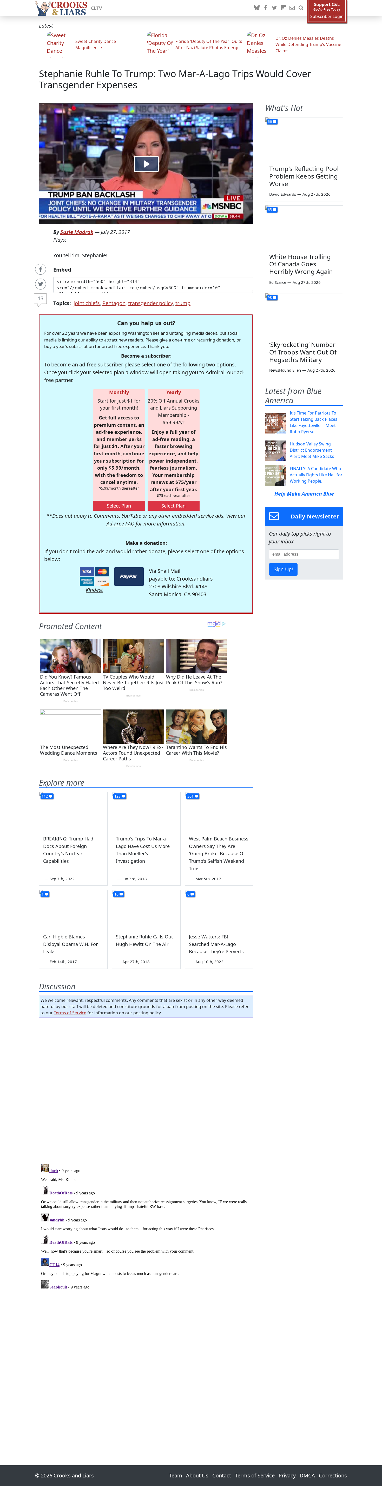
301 (190, 796)
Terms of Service (70, 1013)
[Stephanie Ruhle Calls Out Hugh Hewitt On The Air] (146, 909)
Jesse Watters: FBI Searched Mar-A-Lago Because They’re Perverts (216, 944)
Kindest (94, 589)
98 (270, 297)
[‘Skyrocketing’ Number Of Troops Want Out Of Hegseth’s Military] (304, 315)
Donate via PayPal (129, 576)
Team (175, 1475)
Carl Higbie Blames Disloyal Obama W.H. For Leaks (70, 944)
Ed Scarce (277, 282)
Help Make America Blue (304, 493)
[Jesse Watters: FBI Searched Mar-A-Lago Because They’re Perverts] (219, 909)
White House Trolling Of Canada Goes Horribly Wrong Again (301, 264)
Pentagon (114, 303)
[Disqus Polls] (146, 1089)
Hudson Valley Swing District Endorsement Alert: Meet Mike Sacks (312, 450)
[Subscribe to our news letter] (292, 8)
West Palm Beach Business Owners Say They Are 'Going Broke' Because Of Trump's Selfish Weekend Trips (218, 854)
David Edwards (282, 194)
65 (270, 209)
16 (116, 894)
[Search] (301, 8)
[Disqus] (146, 1227)
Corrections (333, 1475)
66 (270, 121)
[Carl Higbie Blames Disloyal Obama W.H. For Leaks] (73, 909)
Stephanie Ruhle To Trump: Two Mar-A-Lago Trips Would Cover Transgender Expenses (175, 79)
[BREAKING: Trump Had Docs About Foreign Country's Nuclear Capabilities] (73, 811)
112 (45, 796)
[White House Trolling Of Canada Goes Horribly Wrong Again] (304, 227)
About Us (197, 1475)
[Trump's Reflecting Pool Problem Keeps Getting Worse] (304, 139)
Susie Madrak (76, 231)
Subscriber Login (327, 16)
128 (117, 796)
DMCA (307, 1475)
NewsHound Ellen (285, 370)
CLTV (96, 8)
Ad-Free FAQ (120, 523)
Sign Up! (283, 569)
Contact (221, 1475)
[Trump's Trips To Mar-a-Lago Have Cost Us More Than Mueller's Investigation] (146, 811)
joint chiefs (87, 303)
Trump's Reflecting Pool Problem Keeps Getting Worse (304, 176)
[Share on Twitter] (40, 284)
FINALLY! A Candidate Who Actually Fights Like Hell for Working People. (316, 475)
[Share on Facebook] (40, 269)
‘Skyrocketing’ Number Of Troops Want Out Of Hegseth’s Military (303, 352)
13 (40, 298)
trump (182, 303)
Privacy (287, 1475)
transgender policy (150, 303)
